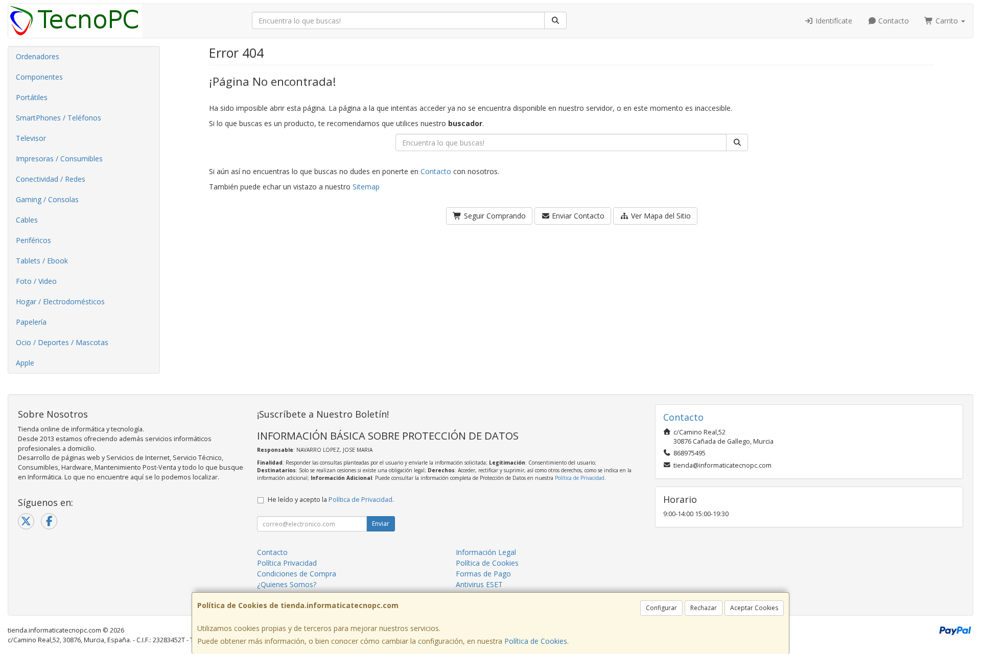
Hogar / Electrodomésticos (60, 301)
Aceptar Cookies (754, 607)
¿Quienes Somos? (286, 584)
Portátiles (32, 97)
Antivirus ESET (479, 584)
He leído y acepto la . (331, 499)
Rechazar (703, 607)
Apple (25, 363)
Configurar (661, 607)
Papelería (31, 322)
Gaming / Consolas (47, 199)
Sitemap (366, 186)
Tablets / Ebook (42, 260)
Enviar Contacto (577, 216)
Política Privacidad (287, 563)
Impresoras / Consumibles (59, 158)
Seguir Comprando (494, 216)
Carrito (946, 21)
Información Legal (486, 552)
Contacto (892, 21)
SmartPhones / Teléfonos (58, 118)
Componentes (39, 77)
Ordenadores (37, 56)
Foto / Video (36, 281)
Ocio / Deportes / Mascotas (62, 342)
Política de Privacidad (579, 477)
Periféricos (33, 240)
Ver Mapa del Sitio (660, 216)
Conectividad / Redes (50, 179)
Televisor (31, 138)
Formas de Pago (483, 573)
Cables (27, 220)
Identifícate (832, 21)
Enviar (380, 523)
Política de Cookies (535, 641)
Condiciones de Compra (296, 573)
